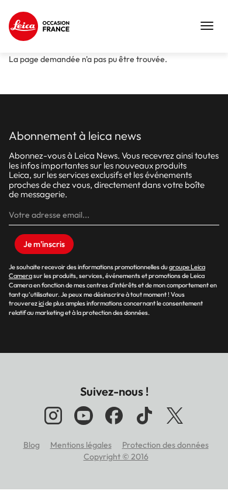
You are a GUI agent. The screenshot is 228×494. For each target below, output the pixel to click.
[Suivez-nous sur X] (174, 424)
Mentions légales (81, 445)
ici (41, 303)
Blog (31, 445)
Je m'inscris (44, 244)
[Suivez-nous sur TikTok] (144, 424)
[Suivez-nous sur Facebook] (114, 424)
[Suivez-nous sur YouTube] (83, 424)
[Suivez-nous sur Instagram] (53, 424)
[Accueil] (41, 26)
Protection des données (165, 445)
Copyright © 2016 (116, 456)
